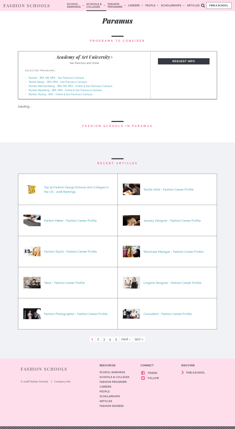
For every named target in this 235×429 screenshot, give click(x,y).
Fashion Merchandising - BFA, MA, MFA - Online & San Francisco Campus (70, 86)
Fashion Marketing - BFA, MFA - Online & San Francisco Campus (65, 90)
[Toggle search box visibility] (203, 5)
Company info (62, 381)
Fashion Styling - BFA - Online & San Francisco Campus (60, 94)
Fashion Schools (26, 5)
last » (139, 339)
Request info (183, 61)
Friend (152, 373)
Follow (153, 378)
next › (126, 339)
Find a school (219, 5)
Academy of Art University (83, 57)
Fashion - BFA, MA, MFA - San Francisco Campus (56, 77)
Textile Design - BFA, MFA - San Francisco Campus (58, 82)
